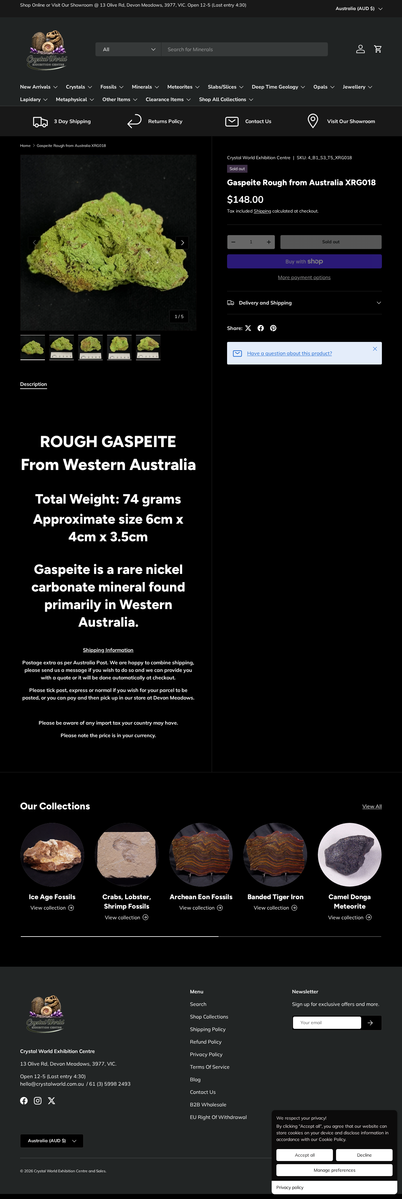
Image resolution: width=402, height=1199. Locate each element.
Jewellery (354, 87)
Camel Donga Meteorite (350, 901)
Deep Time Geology (275, 87)
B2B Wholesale (208, 1104)
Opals (320, 87)
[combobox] (211, 49)
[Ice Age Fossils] (52, 855)
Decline (364, 1155)
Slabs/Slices (222, 87)
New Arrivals (35, 87)
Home (25, 145)
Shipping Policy (208, 1029)
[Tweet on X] (248, 328)
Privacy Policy (206, 1054)
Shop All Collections (222, 99)
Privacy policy (289, 1187)
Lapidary (30, 99)
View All (372, 806)
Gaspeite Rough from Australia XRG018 (71, 145)
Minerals (142, 87)
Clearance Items (165, 99)
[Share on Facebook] (260, 328)
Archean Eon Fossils (201, 897)
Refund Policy (206, 1042)
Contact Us (203, 1092)
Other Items (116, 99)
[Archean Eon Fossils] (201, 855)
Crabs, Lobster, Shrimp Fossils (126, 901)
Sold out (331, 242)
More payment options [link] (304, 277)
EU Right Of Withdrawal (218, 1117)
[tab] (33, 384)
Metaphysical (71, 99)
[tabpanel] (108, 570)
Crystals (75, 87)
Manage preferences (335, 1170)
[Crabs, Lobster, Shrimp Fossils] (127, 855)
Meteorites (180, 87)
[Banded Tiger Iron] (275, 855)
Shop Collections (209, 1016)
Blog (195, 1079)
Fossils (108, 87)
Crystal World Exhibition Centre (259, 157)
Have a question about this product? (289, 353)
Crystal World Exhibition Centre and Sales (70, 1171)
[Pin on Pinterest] (273, 328)
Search (198, 1004)
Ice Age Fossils (52, 897)
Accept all (305, 1155)
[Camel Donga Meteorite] (350, 855)
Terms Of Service (210, 1067)
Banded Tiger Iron (275, 897)
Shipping (262, 211)
